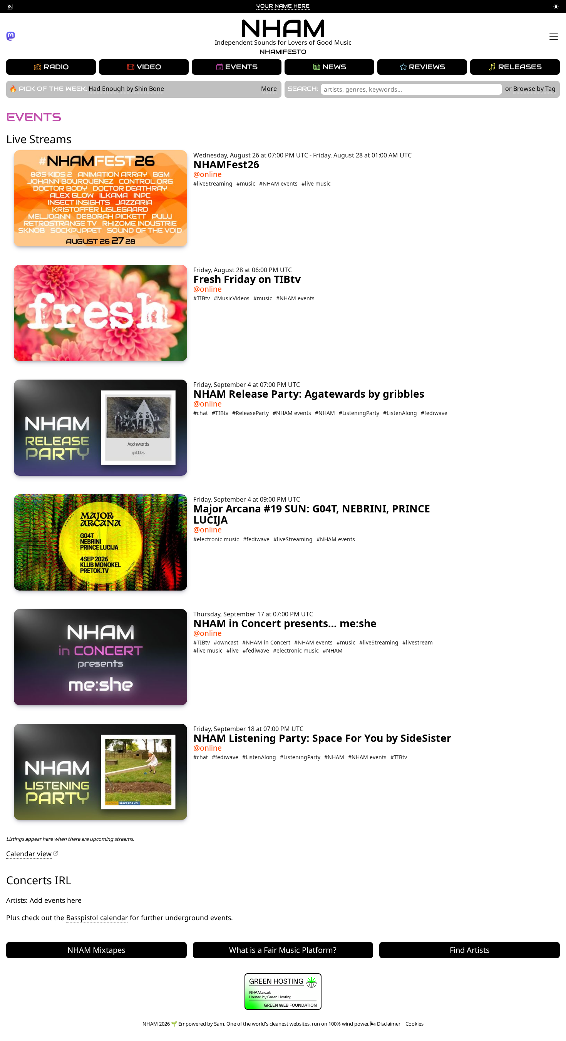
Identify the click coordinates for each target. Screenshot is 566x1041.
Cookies (414, 1023)
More (269, 88)
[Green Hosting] (283, 1007)
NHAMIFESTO (283, 52)
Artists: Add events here (44, 900)
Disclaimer (388, 1023)
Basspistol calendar (97, 917)
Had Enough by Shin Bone (126, 88)
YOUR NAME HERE (283, 6)
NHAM (283, 28)
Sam (219, 1023)
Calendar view (29, 853)
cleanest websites (290, 1023)
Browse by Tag (534, 88)
